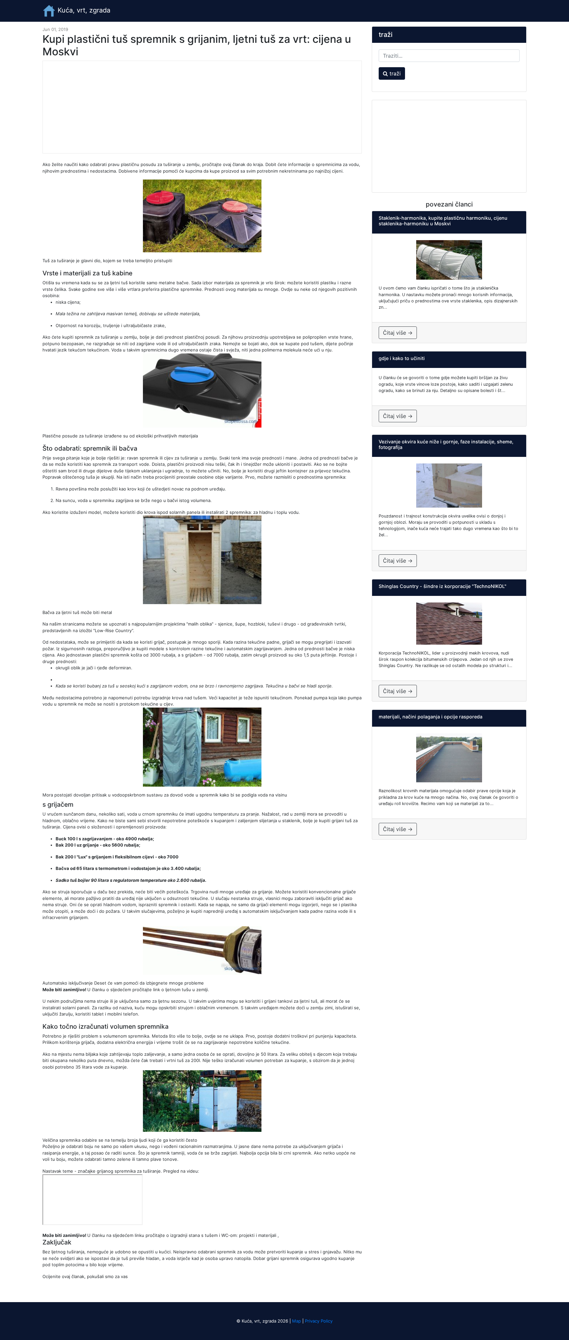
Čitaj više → (398, 332)
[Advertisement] (202, 107)
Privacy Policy (319, 1321)
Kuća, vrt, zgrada (83, 10)
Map (296, 1321)
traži (394, 73)
